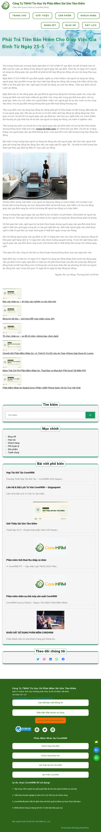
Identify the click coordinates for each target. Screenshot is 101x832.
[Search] (90, 415)
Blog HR (12, 436)
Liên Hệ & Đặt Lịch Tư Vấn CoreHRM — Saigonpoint (33, 487)
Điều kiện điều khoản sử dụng (50, 712)
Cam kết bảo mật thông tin (50, 702)
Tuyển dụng (13, 452)
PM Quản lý (13, 446)
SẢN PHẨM (64, 15)
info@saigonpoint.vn (44, 698)
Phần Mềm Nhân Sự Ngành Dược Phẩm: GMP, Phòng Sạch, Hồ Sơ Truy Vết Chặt (42, 387)
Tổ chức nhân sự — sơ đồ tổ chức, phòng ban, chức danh (30, 336)
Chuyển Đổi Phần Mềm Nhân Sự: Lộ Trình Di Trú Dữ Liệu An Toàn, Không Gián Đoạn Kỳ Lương (48, 353)
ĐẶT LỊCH (91, 25)
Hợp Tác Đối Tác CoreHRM (20, 472)
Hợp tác (12, 439)
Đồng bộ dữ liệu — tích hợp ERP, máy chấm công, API (28, 318)
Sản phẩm (13, 449)
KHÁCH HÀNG (89, 15)
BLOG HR (70, 25)
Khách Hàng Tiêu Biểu (50, 746)
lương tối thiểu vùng (46, 128)
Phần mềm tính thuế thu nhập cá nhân (26, 560)
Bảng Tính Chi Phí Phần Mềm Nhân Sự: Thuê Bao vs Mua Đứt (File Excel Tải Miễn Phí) (44, 370)
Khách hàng (13, 443)
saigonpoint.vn (23, 698)
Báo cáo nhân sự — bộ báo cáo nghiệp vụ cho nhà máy (29, 301)
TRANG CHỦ (19, 15)
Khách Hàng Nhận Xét (50, 756)
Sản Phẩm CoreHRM (50, 775)
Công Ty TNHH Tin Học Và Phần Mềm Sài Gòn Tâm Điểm (48, 3)
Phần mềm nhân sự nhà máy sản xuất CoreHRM (31, 596)
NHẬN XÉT (50, 25)
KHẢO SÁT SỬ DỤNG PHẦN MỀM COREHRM (29, 632)
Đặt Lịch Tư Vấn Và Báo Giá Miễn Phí (50, 720)
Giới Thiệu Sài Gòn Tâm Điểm (21, 523)
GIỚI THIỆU (42, 15)
